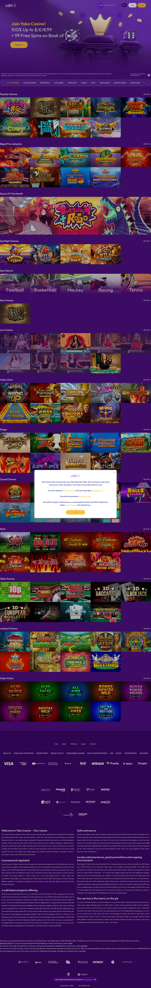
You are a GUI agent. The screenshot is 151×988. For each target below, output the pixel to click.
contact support (71, 505)
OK (95, 979)
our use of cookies (87, 979)
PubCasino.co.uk (85, 496)
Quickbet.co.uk (97, 491)
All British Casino (69, 491)
